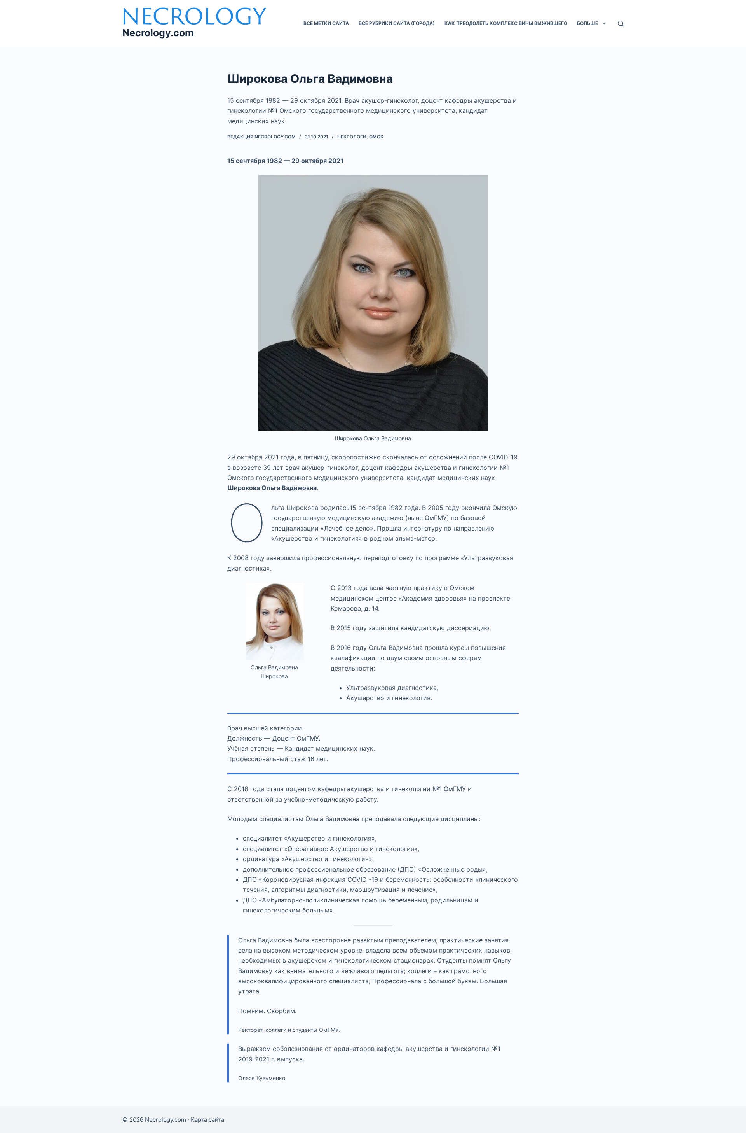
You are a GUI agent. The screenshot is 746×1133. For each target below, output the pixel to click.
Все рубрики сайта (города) (397, 23)
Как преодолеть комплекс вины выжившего (505, 23)
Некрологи (351, 137)
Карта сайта (207, 1119)
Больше (587, 23)
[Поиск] (621, 23)
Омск (376, 137)
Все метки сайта (326, 23)
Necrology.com (158, 33)
